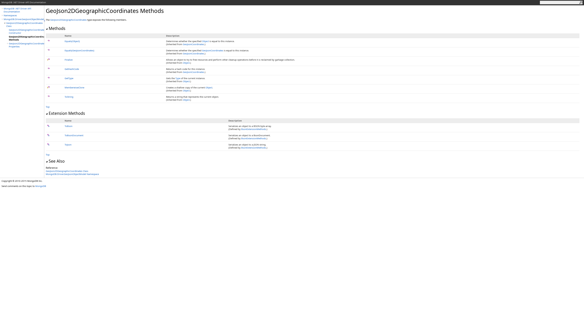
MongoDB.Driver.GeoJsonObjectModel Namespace (72, 174)
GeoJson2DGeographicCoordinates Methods (26, 38)
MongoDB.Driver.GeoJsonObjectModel (24, 19)
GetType (69, 78)
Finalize (69, 59)
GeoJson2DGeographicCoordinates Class (24, 24)
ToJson (68, 144)
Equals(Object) (72, 41)
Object (205, 41)
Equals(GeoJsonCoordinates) (79, 50)
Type (177, 78)
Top (48, 106)
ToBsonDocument (74, 135)
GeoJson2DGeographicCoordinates (68, 19)
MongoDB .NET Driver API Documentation (17, 10)
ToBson (68, 126)
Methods (57, 28)
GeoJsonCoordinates (193, 44)
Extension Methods (67, 113)
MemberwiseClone (74, 87)
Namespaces (10, 15)
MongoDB (40, 186)
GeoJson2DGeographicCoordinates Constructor (26, 31)
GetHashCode (72, 68)
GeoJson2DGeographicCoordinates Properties (26, 45)
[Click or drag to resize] (45, 20)
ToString (69, 96)
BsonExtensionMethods (253, 129)
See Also (57, 161)
